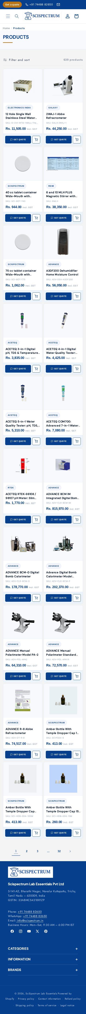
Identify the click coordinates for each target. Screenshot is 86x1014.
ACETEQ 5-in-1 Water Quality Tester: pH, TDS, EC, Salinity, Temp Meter (22, 425)
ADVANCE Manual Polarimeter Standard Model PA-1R (61, 654)
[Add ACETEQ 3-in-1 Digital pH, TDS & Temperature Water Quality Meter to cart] (36, 369)
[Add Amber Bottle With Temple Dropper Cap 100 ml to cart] (36, 833)
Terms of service (47, 1005)
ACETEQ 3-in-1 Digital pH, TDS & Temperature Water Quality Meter (22, 353)
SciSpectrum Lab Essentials (41, 993)
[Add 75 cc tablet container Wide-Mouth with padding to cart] (36, 296)
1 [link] (16, 851)
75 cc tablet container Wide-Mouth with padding (21, 274)
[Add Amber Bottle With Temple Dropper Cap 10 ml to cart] (77, 754)
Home (6, 28)
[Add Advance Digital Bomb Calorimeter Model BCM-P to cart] (77, 598)
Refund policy (73, 999)
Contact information (49, 999)
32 (59, 851)
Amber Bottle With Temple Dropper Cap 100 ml (20, 811)
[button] (8, 16)
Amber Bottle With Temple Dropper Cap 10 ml (62, 733)
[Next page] (70, 851)
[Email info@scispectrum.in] (58, 4)
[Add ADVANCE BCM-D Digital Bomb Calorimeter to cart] (36, 598)
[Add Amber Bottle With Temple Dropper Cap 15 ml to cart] (77, 833)
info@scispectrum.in (29, 920)
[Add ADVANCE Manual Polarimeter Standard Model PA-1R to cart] (77, 676)
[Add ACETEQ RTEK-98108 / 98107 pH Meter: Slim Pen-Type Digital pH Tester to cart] (36, 519)
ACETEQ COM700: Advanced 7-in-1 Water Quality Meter (62, 425)
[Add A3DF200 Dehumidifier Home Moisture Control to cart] (77, 296)
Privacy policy (26, 999)
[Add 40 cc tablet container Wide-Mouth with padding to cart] (36, 218)
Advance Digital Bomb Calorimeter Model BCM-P (61, 576)
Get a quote (12, 4)
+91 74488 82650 (41, 4)
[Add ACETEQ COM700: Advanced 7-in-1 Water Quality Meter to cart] (77, 441)
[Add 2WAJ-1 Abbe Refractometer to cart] (77, 139)
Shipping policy (25, 1005)
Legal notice (67, 1005)
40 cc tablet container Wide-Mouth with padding (21, 196)
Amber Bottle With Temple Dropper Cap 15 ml (62, 811)
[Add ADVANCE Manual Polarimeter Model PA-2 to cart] (36, 676)
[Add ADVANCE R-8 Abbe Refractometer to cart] (36, 754)
